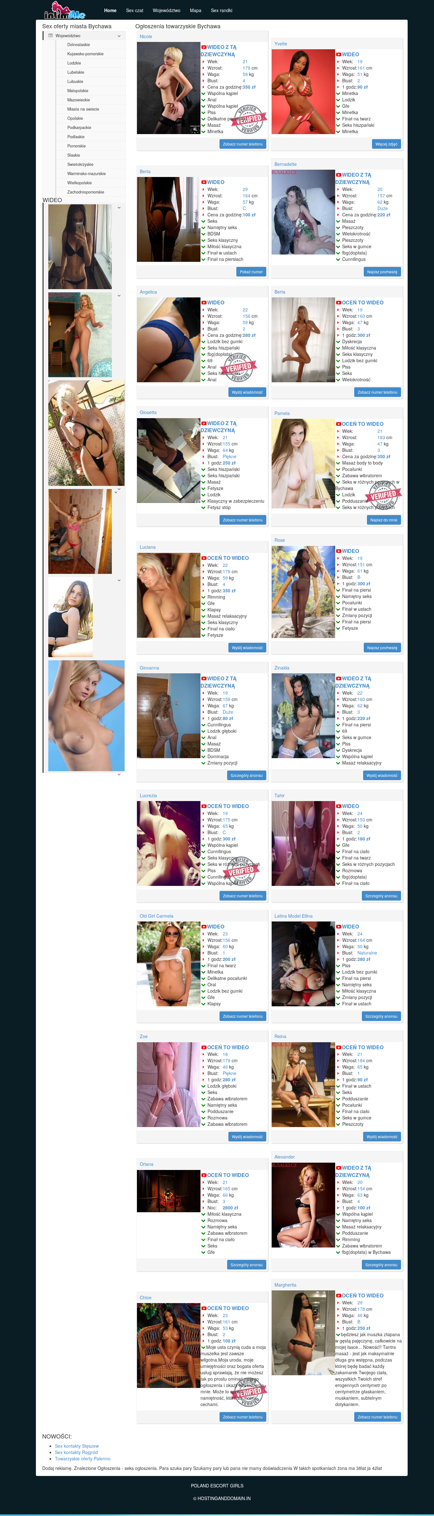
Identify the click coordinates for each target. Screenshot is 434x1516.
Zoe (144, 1036)
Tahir (280, 795)
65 (225, 826)
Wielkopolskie (79, 183)
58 (245, 74)
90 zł (362, 87)
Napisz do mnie (383, 519)
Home (110, 10)
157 (381, 195)
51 (360, 74)
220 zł (383, 214)
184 (361, 1060)
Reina (280, 1036)
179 (246, 68)
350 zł (249, 87)
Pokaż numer (251, 271)
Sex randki (221, 10)
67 (225, 705)
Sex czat (134, 10)
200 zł (229, 959)
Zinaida (282, 667)
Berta (145, 171)
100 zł (249, 214)
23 (225, 933)
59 (245, 322)
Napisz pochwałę (382, 271)
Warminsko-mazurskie (86, 173)
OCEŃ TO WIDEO (362, 302)
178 (361, 1309)
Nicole (146, 36)
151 (361, 564)
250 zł (229, 462)
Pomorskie (76, 146)
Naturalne (367, 952)
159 (226, 699)
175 (226, 819)
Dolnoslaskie (78, 44)
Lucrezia (148, 795)
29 (245, 189)
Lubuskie (75, 81)
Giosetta (148, 412)
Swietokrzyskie (80, 164)
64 (225, 450)
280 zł (249, 335)
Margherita (285, 1284)
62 (380, 202)
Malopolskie (77, 90)
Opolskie (75, 118)
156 (246, 316)
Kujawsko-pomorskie (85, 54)
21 (245, 61)
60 (225, 946)
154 (361, 1188)
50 (360, 826)
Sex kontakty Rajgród (76, 1452)
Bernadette (286, 164)
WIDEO (350, 54)
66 (225, 1195)
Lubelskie (75, 72)
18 (225, 1054)
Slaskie (73, 155)
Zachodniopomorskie (85, 192)
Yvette (281, 43)
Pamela (282, 413)
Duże (382, 208)
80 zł (228, 718)
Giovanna (149, 667)
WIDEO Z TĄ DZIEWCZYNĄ (218, 50)
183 (381, 437)
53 (225, 1328)
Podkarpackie (79, 127)
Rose (280, 540)
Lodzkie (74, 63)
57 (245, 202)
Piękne (229, 456)
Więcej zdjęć (386, 143)
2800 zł (230, 1207)
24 (360, 813)
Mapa (195, 10)
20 (380, 189)
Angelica (148, 292)
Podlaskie (76, 136)
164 (246, 195)
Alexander (285, 1156)
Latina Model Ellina (294, 916)
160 (361, 316)
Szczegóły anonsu (247, 775)
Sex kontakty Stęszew (77, 1446)
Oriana (146, 1164)
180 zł (363, 838)
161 (361, 68)
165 (226, 1188)
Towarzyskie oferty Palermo (83, 1458)
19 (360, 61)
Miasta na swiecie (83, 109)
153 (361, 819)
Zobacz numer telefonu (243, 143)
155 (226, 443)
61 (360, 571)
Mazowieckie (78, 100)
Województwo (166, 10)
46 (225, 1067)
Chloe (146, 1297)
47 (360, 322)
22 (245, 309)
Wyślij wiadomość (247, 392)
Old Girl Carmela (156, 916)
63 (360, 1195)
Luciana (148, 547)
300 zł (363, 335)
